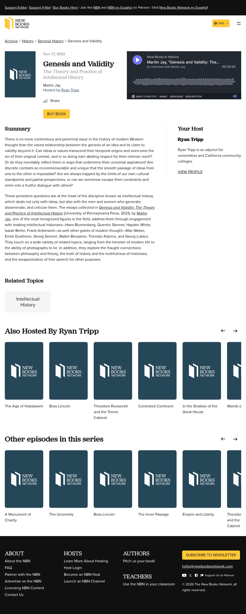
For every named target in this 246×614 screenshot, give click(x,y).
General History (51, 41)
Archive (11, 41)
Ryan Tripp (70, 90)
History (28, 41)
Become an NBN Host (82, 574)
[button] (223, 331)
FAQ (8, 567)
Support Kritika (15, 7)
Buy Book (56, 114)
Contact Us (14, 594)
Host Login (73, 567)
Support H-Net (39, 7)
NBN (96, 7)
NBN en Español (120, 7)
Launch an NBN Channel (84, 581)
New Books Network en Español (183, 7)
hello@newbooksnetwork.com (207, 566)
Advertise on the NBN (23, 581)
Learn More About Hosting (86, 561)
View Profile (190, 172)
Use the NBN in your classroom (149, 584)
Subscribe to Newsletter (211, 555)
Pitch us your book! (139, 561)
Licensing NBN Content (24, 588)
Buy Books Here (65, 7)
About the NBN (17, 561)
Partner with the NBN (22, 574)
